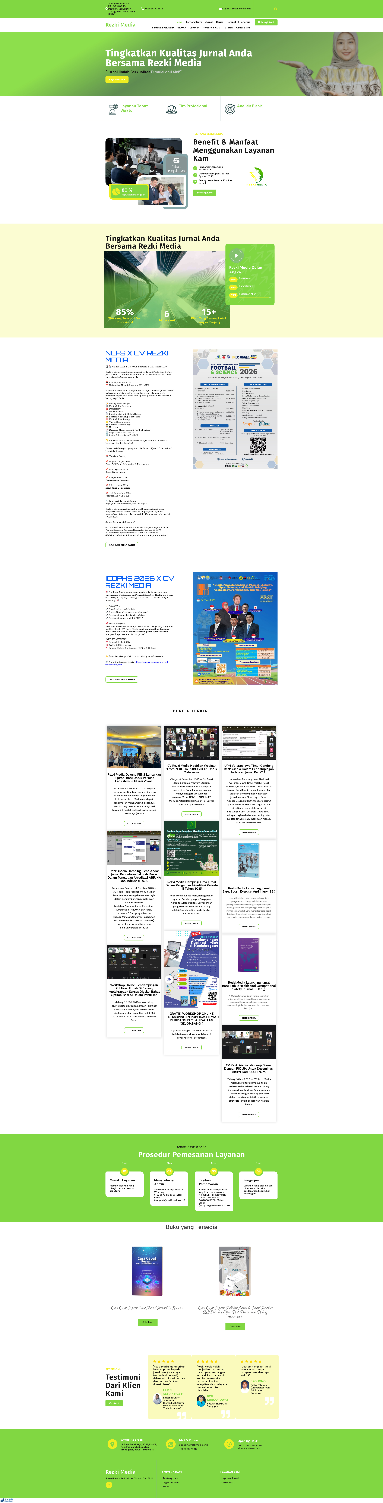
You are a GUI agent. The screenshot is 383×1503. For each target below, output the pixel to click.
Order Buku (147, 1322)
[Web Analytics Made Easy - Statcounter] (6, 1501)
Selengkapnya (134, 823)
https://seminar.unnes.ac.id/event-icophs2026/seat (137, 663)
